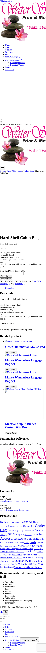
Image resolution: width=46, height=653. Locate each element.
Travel (8, 564)
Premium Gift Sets (16, 558)
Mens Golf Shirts (29, 545)
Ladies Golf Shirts (28, 538)
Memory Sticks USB (11, 546)
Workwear (9, 52)
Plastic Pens (5, 557)
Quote (7, 67)
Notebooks (31, 551)
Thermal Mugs (36, 561)
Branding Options (17, 63)
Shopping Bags (8, 561)
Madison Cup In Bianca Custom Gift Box (20, 425)
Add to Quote (6, 279)
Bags (34, 281)
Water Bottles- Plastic (28, 567)
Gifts (7, 47)
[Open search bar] (1, 121)
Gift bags (3, 535)
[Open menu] (2, 168)
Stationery (22, 560)
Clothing (8, 50)
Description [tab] (9, 288)
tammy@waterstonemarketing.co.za (14, 510)
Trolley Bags (5, 283)
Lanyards (30, 542)
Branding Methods (12, 640)
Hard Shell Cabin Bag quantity (12, 271)
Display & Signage (12, 57)
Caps (25, 521)
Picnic (38, 555)
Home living (28, 535)
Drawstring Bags (16, 530)
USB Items (33, 564)
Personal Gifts (29, 554)
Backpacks (5, 521)
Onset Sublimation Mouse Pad (25, 346)
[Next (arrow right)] (4, 618)
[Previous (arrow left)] (1, 618)
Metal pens (5, 551)
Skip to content (6, 1)
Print (7, 54)
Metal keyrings (38, 549)
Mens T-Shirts (27, 549)
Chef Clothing (17, 526)
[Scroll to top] (1, 613)
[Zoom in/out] (1, 616)
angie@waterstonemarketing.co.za (14, 501)
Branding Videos (17, 65)
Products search (9, 124)
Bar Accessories (16, 522)
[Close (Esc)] (9, 616)
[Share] (6, 616)
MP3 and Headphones (17, 552)
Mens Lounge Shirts (13, 549)
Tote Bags (3, 564)
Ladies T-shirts (19, 543)
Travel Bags (14, 564)
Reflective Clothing (32, 557)
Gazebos (39, 530)
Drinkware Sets (29, 530)
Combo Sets (28, 526)
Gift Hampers (16, 534)
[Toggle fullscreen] (4, 616)
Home (7, 45)
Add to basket (6, 276)
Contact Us (9, 69)
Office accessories (12, 554)
